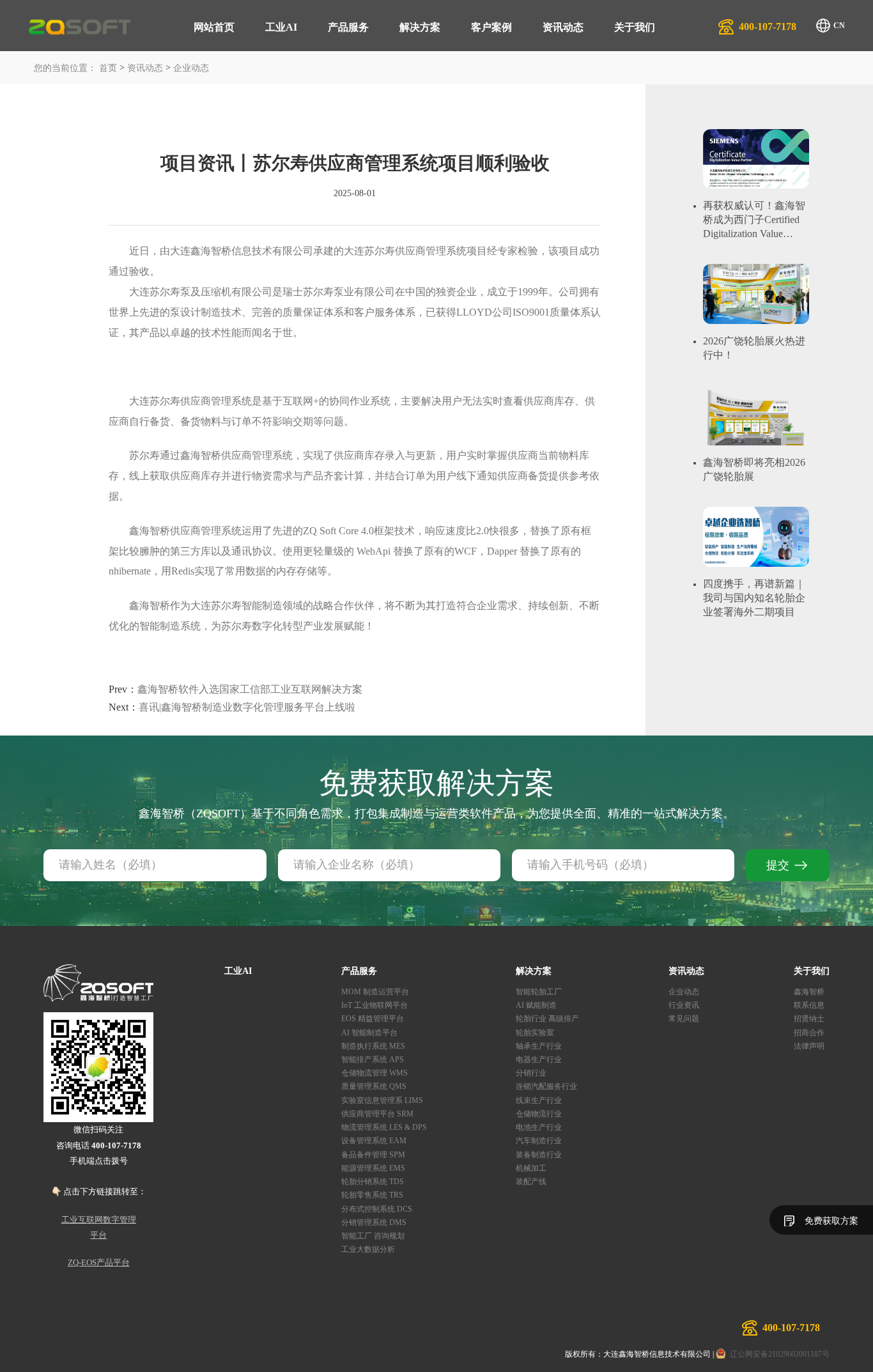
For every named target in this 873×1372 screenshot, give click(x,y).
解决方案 (419, 27)
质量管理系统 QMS (373, 1086)
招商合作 (809, 1032)
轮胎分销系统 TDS (372, 1181)
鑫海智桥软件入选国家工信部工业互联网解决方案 (235, 689)
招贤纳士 (809, 1018)
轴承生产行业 (539, 1046)
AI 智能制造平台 (369, 1032)
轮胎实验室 (535, 1032)
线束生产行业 (539, 1100)
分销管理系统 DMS (373, 1222)
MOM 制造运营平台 (375, 991)
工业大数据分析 (368, 1249)
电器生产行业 (539, 1059)
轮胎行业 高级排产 (547, 1018)
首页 (108, 68)
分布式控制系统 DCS (376, 1209)
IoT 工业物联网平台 (374, 1005)
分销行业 (531, 1072)
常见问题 (683, 1018)
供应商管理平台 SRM (377, 1113)
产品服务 (348, 27)
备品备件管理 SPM (373, 1154)
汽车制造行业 (539, 1140)
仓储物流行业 (539, 1113)
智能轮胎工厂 (539, 991)
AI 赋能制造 (536, 1005)
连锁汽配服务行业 (546, 1086)
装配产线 (531, 1181)
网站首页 (214, 27)
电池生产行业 (539, 1127)
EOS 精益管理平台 (372, 1018)
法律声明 (809, 1046)
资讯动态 (563, 27)
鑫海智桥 (809, 991)
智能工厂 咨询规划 (373, 1235)
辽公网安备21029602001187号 (780, 1354)
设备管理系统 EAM (373, 1140)
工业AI (281, 27)
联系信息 (809, 1005)
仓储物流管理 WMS (374, 1072)
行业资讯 (683, 1005)
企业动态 (191, 68)
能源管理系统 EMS (373, 1168)
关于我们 (634, 27)
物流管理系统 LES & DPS (384, 1127)
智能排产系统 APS (372, 1059)
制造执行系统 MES (373, 1046)
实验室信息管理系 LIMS (382, 1100)
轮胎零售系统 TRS (372, 1195)
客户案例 (491, 27)
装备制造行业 (539, 1154)
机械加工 (531, 1168)
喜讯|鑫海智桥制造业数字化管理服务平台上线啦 (232, 707)
